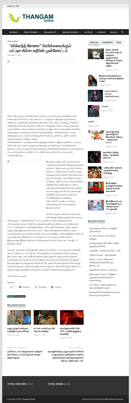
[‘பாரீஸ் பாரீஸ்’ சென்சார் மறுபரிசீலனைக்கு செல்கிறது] (94, 168)
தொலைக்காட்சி (50, 32)
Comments (107, 42)
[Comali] (93, 106)
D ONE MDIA (20, 296)
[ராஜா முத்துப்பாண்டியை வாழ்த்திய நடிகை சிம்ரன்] (19, 318)
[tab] (94, 42)
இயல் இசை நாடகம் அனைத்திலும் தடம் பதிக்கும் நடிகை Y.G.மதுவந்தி (114, 205)
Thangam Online (28, 399)
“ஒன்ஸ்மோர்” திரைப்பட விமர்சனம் (103, 270)
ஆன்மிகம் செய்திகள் (70, 32)
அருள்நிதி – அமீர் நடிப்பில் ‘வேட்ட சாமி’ (105, 250)
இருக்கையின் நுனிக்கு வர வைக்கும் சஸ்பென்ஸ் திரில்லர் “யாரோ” (111, 78)
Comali (104, 106)
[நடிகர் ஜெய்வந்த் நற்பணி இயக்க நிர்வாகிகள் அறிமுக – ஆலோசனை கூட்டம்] (96, 132)
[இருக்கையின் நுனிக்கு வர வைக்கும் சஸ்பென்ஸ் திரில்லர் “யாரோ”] (92, 76)
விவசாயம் (114, 32)
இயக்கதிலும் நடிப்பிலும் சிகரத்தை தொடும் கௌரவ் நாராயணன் (114, 187)
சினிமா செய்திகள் (30, 32)
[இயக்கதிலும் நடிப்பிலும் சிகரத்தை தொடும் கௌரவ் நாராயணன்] (96, 183)
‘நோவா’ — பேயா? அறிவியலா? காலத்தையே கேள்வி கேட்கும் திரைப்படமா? (101, 262)
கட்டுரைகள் (101, 32)
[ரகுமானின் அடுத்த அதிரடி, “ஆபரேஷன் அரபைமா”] (94, 152)
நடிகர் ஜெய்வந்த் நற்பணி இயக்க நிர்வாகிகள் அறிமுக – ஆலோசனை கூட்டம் (114, 136)
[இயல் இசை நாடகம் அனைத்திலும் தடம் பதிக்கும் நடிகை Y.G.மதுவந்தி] (96, 201)
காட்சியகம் (89, 32)
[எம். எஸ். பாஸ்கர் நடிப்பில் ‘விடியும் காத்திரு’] (45, 318)
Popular (94, 42)
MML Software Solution (114, 399)
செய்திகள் (13, 32)
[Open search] (122, 32)
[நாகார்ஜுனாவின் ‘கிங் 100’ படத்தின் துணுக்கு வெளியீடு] (72, 318)
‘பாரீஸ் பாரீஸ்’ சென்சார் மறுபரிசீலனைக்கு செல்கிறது (112, 170)
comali (91, 121)
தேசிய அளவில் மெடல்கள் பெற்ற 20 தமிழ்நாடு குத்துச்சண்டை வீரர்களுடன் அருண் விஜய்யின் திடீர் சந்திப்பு (114, 57)
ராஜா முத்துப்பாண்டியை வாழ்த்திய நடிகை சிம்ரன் (18, 329)
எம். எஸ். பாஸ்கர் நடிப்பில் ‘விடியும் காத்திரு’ (44, 329)
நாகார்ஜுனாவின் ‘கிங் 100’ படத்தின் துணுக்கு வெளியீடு (70, 331)
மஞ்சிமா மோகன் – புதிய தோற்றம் (102, 255)
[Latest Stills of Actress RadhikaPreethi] (95, 91)
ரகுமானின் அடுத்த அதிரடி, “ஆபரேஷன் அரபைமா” (111, 155)
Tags (118, 42)
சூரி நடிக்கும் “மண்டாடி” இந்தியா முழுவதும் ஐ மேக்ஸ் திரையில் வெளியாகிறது (102, 277)
